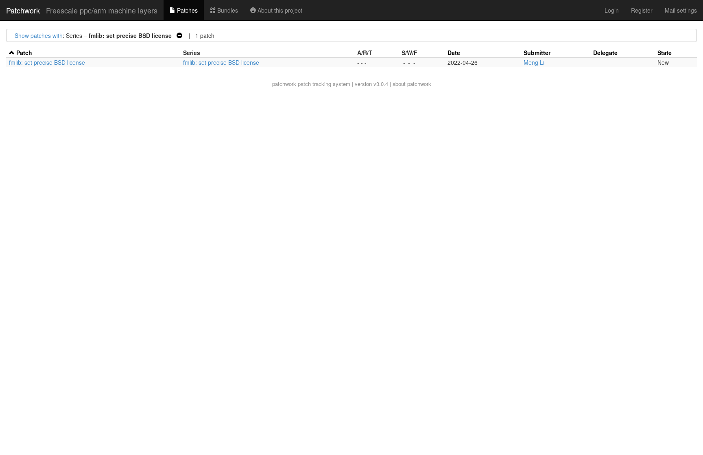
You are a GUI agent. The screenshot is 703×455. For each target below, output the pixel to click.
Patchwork (23, 10)
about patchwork (412, 84)
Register (642, 10)
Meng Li (534, 62)
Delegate (605, 52)
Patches (186, 10)
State (664, 52)
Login (612, 10)
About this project (279, 10)
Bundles (227, 10)
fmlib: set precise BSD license (47, 62)
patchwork (284, 84)
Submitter (537, 52)
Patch (24, 52)
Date (454, 52)
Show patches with (39, 35)
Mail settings (681, 10)
